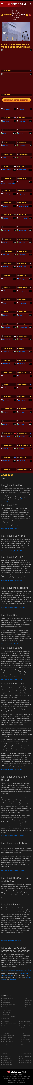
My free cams (12, 979)
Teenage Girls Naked (8, 1035)
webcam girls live (7, 1037)
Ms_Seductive (6, 1014)
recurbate (3, 478)
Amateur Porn (28, 1000)
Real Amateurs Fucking (9, 1016)
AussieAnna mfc (7, 1062)
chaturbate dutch (25, 1021)
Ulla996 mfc (6, 1021)
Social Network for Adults (9, 1023)
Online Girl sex (6, 1000)
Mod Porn (5, 1030)
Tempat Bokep (26, 1039)
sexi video (27, 1002)
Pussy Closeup (27, 1037)
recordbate (10, 975)
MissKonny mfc (7, 1018)
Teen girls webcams (8, 998)
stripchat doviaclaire (26, 1056)
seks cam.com (6, 1039)
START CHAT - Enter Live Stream (16, 100)
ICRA (20, 1074)
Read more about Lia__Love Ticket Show (12, 870)
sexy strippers (6, 1002)
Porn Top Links (7, 1056)
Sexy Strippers (7, 1051)
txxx (26, 998)
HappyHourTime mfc (8, 1041)
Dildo (10, 644)
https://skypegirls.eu (26, 1060)
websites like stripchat (8, 1047)
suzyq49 (5, 1045)
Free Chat (11, 769)
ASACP (16, 1074)
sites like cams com (26, 1062)
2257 (26, 1006)
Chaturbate (28, 977)
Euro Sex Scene (7, 1049)
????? (22, 1047)
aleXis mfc (23, 1045)
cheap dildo (24, 1030)
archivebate (24, 973)
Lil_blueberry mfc (27, 1041)
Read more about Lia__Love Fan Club (11, 580)
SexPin (23, 1028)
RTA (12, 1074)
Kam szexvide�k (7, 1064)
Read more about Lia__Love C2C (10, 528)
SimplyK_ (25, 1033)
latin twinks (6, 1025)
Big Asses (5, 1053)
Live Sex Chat (24, 1058)
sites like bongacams (26, 1023)
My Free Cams (6, 1058)
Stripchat (3, 979)
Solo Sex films (6, 1012)
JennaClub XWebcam (26, 1053)
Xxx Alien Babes (7, 1010)
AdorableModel (25, 1049)
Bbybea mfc (28, 1004)
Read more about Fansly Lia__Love (11, 940)
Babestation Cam (7, 1060)
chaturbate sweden (26, 1025)
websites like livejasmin (9, 1004)
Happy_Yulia (6, 1028)
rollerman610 (6, 1033)
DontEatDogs (26, 1035)
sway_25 (5, 1006)
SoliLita (22, 1051)
